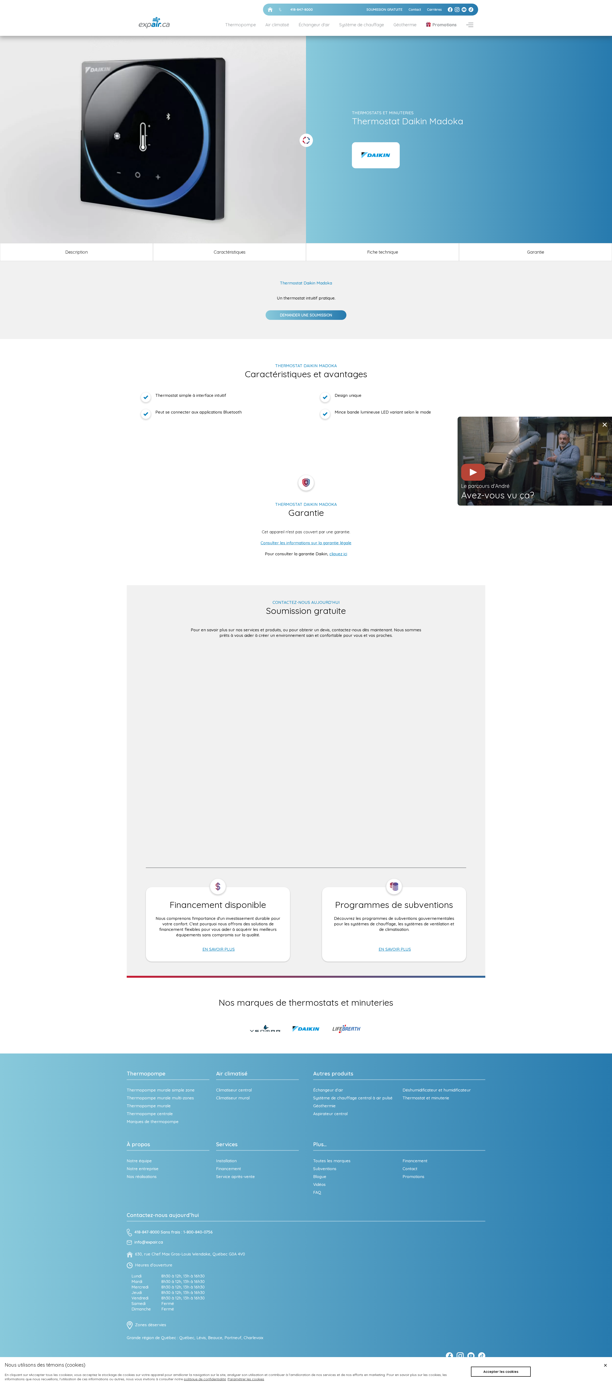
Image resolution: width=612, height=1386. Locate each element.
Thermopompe (146, 1073)
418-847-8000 (146, 1232)
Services (227, 1144)
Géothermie (404, 24)
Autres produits (333, 1073)
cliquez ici (338, 553)
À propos (138, 1144)
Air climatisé (231, 1073)
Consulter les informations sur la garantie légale (306, 542)
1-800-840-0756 (198, 1232)
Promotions (444, 24)
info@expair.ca (148, 1242)
